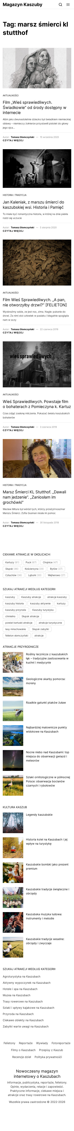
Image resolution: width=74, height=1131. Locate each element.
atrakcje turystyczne (50, 622)
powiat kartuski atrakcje (18, 622)
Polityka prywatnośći (48, 1057)
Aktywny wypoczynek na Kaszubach (26, 982)
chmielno (10, 616)
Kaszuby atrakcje (31, 597)
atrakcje (39, 635)
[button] (68, 4)
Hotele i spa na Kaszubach (20, 989)
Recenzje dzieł (21, 1057)
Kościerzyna (34, 568)
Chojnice (50, 562)
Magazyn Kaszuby (22, 4)
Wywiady (42, 1043)
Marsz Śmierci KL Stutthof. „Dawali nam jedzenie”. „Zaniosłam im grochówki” (34, 497)
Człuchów (13, 575)
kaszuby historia (14, 603)
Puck (31, 562)
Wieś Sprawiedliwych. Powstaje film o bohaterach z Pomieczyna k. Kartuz (37, 404)
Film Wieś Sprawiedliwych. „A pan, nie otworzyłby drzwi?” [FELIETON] (35, 302)
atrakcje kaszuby (57, 597)
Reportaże (26, 1043)
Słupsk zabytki (40, 629)
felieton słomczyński (16, 635)
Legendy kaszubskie (39, 814)
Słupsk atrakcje (30, 616)
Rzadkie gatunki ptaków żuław (46, 702)
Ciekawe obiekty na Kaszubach (23, 1020)
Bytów (56, 568)
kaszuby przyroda (15, 609)
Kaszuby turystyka (43, 609)
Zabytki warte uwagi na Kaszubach (26, 1026)
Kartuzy (12, 562)
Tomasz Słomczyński (22, 137)
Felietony (9, 1043)
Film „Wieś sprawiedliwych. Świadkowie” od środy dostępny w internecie (34, 107)
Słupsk (11, 568)
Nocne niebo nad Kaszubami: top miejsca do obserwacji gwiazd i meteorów (47, 756)
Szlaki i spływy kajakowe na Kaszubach (28, 1007)
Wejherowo (56, 575)
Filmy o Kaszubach (23, 1050)
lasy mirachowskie (15, 629)
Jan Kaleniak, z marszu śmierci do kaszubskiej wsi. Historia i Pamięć (33, 205)
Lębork (35, 575)
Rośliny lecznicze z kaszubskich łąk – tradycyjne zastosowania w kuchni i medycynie (47, 658)
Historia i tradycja (15, 195)
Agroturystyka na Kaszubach (21, 976)
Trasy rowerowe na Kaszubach (23, 1001)
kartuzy (61, 603)
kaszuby (10, 597)
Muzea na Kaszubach (16, 995)
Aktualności (10, 95)
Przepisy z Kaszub (51, 1050)
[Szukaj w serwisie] (60, 4)
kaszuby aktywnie (40, 603)
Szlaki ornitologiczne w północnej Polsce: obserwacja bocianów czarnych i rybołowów (48, 781)
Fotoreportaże (61, 1043)
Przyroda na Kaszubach (18, 1014)
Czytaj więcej (13, 140)
